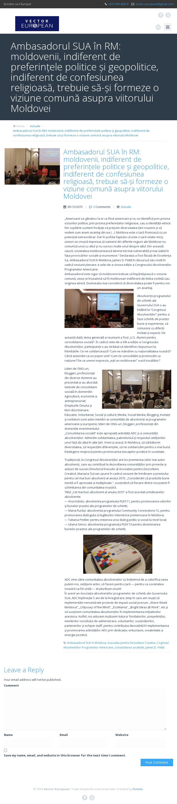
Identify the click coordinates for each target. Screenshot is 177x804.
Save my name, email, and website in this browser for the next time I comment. (65, 755)
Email (64, 735)
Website (121, 735)
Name (8, 735)
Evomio (138, 789)
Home (20, 126)
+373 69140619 (118, 4)
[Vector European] (37, 21)
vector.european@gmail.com (155, 4)
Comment (11, 685)
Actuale (35, 126)
